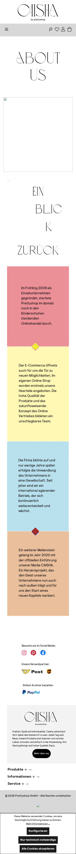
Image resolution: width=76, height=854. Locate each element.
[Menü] (7, 30)
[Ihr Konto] (64, 30)
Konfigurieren (38, 831)
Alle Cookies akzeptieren (38, 848)
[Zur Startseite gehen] (38, 12)
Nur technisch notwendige (38, 840)
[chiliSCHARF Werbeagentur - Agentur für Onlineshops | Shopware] (38, 805)
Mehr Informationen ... (38, 824)
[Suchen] (51, 30)
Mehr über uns (41, 753)
